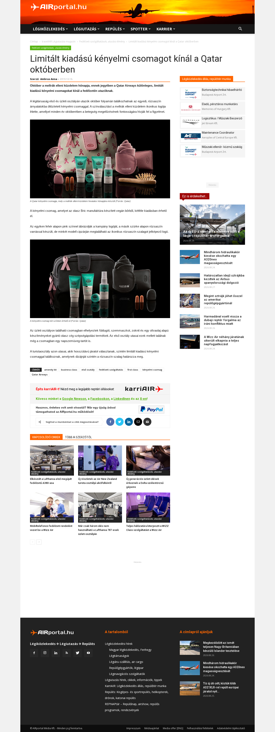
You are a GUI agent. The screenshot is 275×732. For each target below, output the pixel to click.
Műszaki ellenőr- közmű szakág (222, 146)
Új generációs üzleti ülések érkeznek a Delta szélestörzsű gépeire (144, 482)
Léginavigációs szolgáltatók (127, 674)
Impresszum (133, 728)
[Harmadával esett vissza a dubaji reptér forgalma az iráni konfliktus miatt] (190, 321)
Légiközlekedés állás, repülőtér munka (206, 79)
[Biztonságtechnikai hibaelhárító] (191, 93)
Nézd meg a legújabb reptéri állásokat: (87, 389)
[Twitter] (77, 653)
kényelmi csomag (152, 369)
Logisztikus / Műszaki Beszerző (222, 118)
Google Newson (74, 399)
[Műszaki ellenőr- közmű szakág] (191, 150)
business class (69, 369)
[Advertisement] (137, 589)
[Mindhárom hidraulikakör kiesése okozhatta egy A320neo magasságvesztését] (190, 257)
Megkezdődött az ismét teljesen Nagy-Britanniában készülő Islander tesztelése (221, 646)
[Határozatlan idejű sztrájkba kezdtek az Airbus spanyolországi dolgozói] (190, 280)
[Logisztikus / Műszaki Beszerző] (191, 122)
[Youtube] (88, 653)
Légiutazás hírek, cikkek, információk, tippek (133, 680)
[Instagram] (45, 653)
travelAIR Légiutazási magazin (58, 41)
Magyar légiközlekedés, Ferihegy (130, 650)
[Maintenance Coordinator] (191, 136)
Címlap (34, 41)
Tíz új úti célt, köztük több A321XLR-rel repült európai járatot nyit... (221, 687)
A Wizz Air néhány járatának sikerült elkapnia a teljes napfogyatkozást (224, 340)
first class (132, 369)
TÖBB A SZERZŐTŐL (78, 437)
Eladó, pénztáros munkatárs (220, 104)
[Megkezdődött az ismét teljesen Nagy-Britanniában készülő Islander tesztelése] (190, 648)
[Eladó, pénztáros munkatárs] (191, 108)
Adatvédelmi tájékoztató (231, 728)
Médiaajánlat (151, 728)
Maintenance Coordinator (218, 132)
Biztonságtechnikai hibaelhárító (222, 89)
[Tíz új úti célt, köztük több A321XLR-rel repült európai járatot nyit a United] (190, 688)
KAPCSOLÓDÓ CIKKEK (46, 437)
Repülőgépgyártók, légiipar (126, 668)
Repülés (113, 29)
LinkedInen (122, 399)
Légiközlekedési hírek (118, 644)
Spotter (139, 29)
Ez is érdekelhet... (194, 196)
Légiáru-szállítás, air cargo (126, 662)
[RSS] (67, 653)
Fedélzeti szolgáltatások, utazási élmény (102, 41)
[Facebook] (34, 653)
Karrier (164, 29)
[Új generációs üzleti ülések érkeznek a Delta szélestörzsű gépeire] (148, 460)
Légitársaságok (119, 656)
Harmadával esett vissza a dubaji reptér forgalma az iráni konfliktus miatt (223, 320)
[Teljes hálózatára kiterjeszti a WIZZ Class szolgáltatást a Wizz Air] (148, 507)
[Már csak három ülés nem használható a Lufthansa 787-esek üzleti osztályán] (100, 507)
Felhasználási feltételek (200, 728)
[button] (240, 29)
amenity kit (50, 369)
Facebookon (99, 399)
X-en (143, 399)
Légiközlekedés (49, 29)
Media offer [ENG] (173, 728)
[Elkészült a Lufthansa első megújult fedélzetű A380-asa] (52, 460)
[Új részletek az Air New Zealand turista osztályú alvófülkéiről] (100, 460)
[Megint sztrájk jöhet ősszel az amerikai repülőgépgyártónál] (190, 301)
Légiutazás (85, 29)
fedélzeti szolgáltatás (111, 369)
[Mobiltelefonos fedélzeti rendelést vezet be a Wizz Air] (52, 507)
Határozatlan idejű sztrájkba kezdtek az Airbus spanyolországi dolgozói (224, 279)
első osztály (88, 369)
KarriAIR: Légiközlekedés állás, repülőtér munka (135, 686)
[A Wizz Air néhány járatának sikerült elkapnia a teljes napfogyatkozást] (190, 342)
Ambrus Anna (48, 79)
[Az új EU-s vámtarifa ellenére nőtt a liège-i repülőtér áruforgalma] (212, 225)
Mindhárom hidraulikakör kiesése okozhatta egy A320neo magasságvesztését (224, 667)
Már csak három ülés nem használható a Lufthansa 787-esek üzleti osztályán (98, 529)
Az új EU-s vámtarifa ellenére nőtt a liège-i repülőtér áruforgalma (211, 233)
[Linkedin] (56, 653)
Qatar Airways (40, 374)
